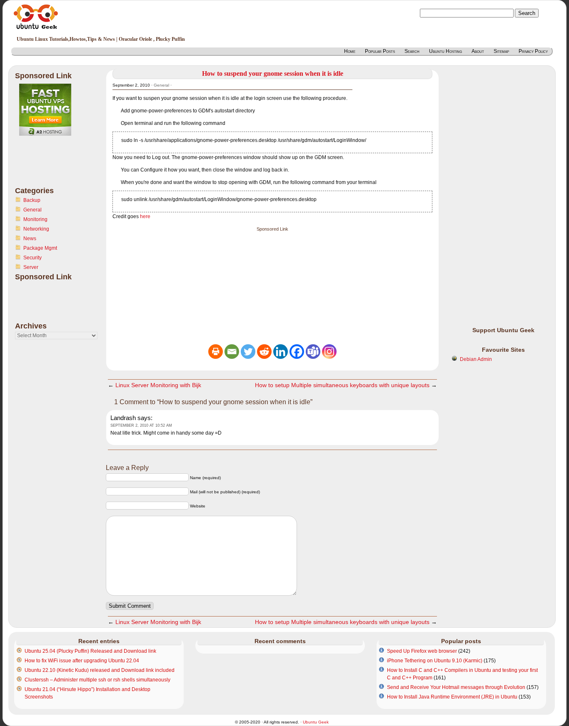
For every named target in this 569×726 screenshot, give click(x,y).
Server (30, 267)
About (478, 51)
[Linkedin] (280, 351)
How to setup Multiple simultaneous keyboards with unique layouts (342, 385)
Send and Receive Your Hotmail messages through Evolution (456, 687)
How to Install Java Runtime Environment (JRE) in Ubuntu (452, 697)
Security (32, 258)
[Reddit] (264, 351)
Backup (31, 200)
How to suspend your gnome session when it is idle (272, 73)
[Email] (232, 351)
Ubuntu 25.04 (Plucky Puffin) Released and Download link (90, 651)
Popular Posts (380, 51)
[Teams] (313, 351)
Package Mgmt (40, 248)
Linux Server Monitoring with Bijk (158, 385)
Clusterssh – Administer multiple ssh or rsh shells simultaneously (97, 680)
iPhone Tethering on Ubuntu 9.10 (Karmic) (434, 661)
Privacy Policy (533, 51)
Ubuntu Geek (316, 722)
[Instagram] (329, 351)
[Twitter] (248, 351)
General (32, 210)
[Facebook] (296, 351)
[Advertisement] (48, 166)
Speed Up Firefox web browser (422, 651)
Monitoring (35, 219)
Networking (36, 229)
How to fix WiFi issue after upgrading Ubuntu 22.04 (82, 661)
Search (411, 51)
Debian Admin (476, 359)
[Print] (215, 351)
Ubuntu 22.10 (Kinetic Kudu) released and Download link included (100, 670)
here (145, 216)
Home (349, 51)
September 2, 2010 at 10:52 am (141, 425)
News (29, 238)
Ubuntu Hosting (445, 51)
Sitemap (501, 51)
